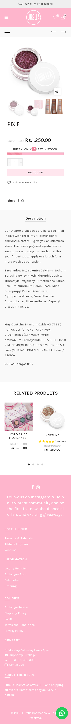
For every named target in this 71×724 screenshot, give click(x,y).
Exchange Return (16, 607)
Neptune (52, 435)
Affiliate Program (16, 544)
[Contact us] (62, 713)
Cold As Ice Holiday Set (18, 435)
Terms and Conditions (20, 625)
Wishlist (57, 16)
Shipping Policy (15, 613)
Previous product (54, 32)
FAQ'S (8, 619)
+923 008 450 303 (21, 660)
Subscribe (12, 580)
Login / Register (16, 568)
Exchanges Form (16, 574)
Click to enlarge (57, 91)
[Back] (7, 32)
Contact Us (16, 664)
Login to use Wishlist (24, 182)
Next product (63, 32)
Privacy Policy (14, 631)
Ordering (11, 586)
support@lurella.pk (23, 655)
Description (35, 218)
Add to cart (35, 172)
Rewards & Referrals (19, 538)
